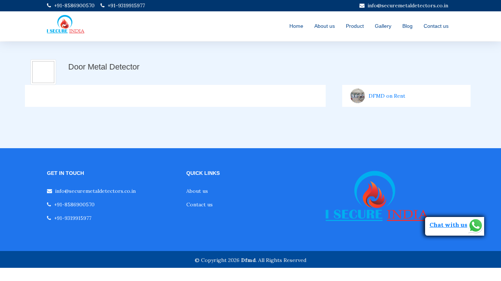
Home (296, 26)
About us (324, 26)
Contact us (436, 26)
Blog (407, 26)
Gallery (383, 26)
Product (355, 26)
